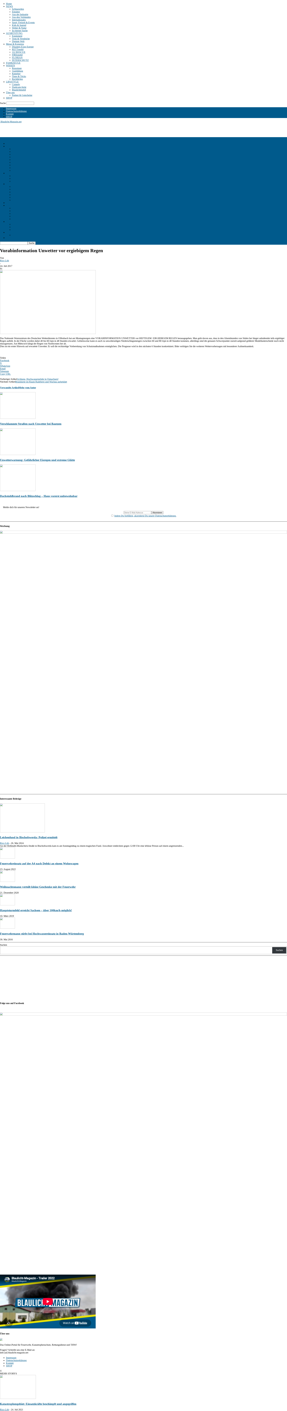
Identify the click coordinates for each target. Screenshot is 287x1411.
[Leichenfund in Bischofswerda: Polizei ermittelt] (22, 831)
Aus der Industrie (20, 14)
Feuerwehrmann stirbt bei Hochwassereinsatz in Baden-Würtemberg (42, 933)
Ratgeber (16, 73)
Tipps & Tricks (19, 76)
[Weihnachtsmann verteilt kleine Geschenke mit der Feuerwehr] (7, 881)
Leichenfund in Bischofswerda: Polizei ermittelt (28, 837)
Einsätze (16, 11)
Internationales (19, 20)
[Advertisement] (54, 130)
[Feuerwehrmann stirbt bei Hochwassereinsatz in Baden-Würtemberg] (7, 928)
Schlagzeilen (18, 9)
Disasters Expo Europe (23, 46)
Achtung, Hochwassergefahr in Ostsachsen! (37, 379)
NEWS (9, 6)
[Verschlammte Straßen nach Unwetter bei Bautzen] (18, 418)
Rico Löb (4, 260)
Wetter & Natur (19, 28)
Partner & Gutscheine (22, 95)
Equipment (17, 36)
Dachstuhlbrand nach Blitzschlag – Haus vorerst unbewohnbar (38, 496)
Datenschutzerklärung (16, 111)
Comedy (16, 84)
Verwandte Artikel (9, 387)
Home (9, 3)
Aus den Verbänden (21, 17)
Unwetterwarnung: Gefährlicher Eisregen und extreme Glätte (37, 460)
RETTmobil (17, 49)
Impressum (11, 108)
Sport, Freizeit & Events (23, 22)
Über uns (10, 92)
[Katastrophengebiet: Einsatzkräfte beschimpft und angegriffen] (18, 1398)
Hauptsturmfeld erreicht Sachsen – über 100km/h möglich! (36, 910)
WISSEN (10, 65)
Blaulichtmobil (19, 90)
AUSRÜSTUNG (14, 33)
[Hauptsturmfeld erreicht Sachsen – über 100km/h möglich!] (7, 904)
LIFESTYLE (12, 81)
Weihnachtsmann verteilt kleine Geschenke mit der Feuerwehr (38, 886)
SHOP (9, 98)
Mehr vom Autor (27, 387)
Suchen (3, 945)
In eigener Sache (20, 30)
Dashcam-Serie (19, 87)
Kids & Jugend (19, 25)
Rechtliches (17, 79)
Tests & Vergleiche (21, 38)
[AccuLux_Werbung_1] (143, 533)
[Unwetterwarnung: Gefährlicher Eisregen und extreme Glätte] (18, 454)
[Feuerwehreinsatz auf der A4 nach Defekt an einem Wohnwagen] (7, 857)
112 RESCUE (18, 52)
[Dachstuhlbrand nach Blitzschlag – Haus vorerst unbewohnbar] (18, 490)
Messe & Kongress (15, 44)
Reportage (17, 68)
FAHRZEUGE (13, 63)
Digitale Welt (18, 41)
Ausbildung (17, 71)
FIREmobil (17, 55)
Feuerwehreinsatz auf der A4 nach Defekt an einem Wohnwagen (39, 863)
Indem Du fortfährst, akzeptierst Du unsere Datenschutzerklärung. (145, 516)
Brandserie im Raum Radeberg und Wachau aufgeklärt (41, 381)
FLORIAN (17, 57)
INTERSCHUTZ (20, 60)
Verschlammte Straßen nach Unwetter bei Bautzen (30, 423)
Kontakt (10, 114)
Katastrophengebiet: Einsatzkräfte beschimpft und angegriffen (38, 1403)
